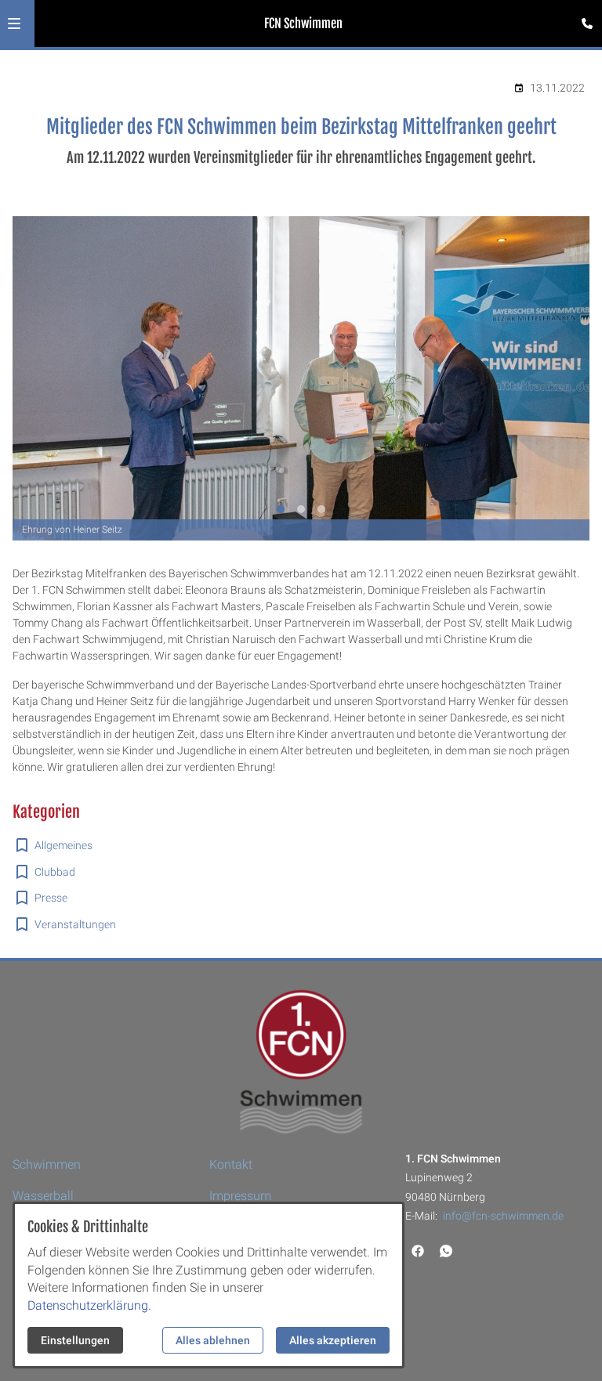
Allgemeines (63, 845)
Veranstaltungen (75, 924)
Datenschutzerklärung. (89, 1305)
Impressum (240, 1195)
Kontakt (230, 1164)
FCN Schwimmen (303, 23)
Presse (50, 897)
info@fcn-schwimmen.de (503, 1215)
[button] (14, 23)
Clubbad (54, 872)
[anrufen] (587, 23)
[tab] (281, 509)
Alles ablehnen (213, 1340)
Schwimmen (47, 1164)
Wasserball (43, 1195)
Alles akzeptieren (332, 1340)
